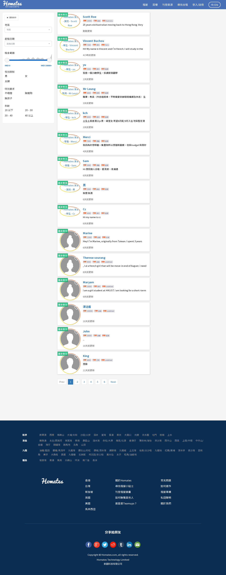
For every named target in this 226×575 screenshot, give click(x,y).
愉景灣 (43, 460)
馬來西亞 (90, 509)
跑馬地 (66, 444)
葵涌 (111, 434)
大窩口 (127, 434)
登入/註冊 (198, 4)
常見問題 (166, 480)
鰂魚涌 (43, 440)
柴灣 (77, 440)
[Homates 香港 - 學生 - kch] (103, 120)
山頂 (83, 444)
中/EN (214, 5)
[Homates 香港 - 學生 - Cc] (103, 216)
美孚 (45, 454)
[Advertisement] (188, 33)
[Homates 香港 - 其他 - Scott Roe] (103, 23)
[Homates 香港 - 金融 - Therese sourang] (103, 264)
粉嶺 (162, 434)
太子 (119, 454)
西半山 (168, 440)
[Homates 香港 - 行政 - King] (103, 363)
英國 (87, 497)
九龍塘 (72, 454)
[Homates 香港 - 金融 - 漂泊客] (103, 313)
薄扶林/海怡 (145, 440)
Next (113, 381)
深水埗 (181, 450)
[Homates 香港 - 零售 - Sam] (103, 168)
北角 (75, 444)
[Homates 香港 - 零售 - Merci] (103, 144)
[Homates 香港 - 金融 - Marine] (103, 240)
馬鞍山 (60, 434)
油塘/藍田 (45, 450)
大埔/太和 (72, 434)
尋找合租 (182, 4)
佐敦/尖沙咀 (145, 450)
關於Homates (123, 480)
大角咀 (54, 454)
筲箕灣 (68, 440)
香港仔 (132, 440)
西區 (177, 440)
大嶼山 (68, 460)
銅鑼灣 (56, 444)
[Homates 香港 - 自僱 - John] (103, 338)
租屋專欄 (166, 492)
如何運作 (166, 486)
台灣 (87, 486)
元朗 (136, 434)
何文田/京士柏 (96, 454)
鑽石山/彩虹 (84, 450)
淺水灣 (96, 440)
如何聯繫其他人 (124, 497)
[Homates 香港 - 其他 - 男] (103, 192)
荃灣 (103, 434)
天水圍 (145, 434)
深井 (96, 434)
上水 (169, 434)
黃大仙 (110, 454)
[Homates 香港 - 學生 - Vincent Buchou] (103, 48)
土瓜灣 (132, 450)
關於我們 (166, 503)
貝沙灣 (158, 440)
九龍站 (158, 450)
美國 (87, 503)
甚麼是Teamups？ (126, 503)
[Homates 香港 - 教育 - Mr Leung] (103, 96)
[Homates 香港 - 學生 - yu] (103, 71)
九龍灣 (71, 450)
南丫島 (86, 460)
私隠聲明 (166, 497)
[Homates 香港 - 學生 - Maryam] (103, 289)
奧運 (63, 454)
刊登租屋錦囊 (123, 492)
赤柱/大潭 (108, 440)
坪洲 (77, 460)
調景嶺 (112, 450)
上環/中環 (187, 440)
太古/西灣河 (56, 440)
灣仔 (48, 444)
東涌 (52, 460)
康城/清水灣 (100, 450)
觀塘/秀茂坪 (59, 450)
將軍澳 (43, 434)
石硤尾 (82, 454)
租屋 (145, 4)
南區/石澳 (121, 440)
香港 (87, 480)
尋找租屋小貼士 (124, 486)
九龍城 (122, 450)
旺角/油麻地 (130, 454)
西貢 (52, 434)
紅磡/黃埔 (170, 450)
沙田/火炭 (85, 434)
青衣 (119, 434)
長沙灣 (191, 450)
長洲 (95, 460)
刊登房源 (167, 4)
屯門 (154, 434)
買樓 (155, 4)
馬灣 (59, 460)
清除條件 (12, 17)
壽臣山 (86, 440)
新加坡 (89, 492)
